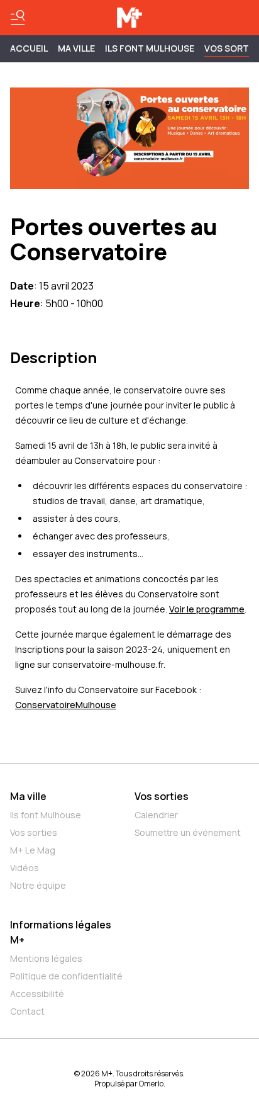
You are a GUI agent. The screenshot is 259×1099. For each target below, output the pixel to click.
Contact (27, 1011)
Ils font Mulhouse (45, 815)
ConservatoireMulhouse (65, 705)
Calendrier (156, 815)
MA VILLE (76, 48)
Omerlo (151, 1083)
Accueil (29, 48)
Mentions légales (46, 958)
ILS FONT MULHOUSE (149, 48)
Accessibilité (37, 994)
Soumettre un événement (188, 832)
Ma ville (28, 796)
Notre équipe (38, 885)
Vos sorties (33, 832)
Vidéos (24, 868)
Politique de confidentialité (66, 976)
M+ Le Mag (32, 850)
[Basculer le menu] (17, 17)
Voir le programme (207, 609)
